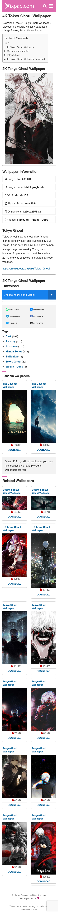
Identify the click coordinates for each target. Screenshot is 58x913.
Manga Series (14, 351)
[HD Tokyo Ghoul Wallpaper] (14, 555)
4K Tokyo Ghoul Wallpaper (20, 47)
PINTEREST (38, 323)
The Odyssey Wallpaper (10, 385)
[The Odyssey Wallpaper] (14, 416)
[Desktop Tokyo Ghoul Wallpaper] (14, 503)
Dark (9, 336)
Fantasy (11, 341)
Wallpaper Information (18, 51)
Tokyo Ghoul (13, 54)
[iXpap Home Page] (19, 5)
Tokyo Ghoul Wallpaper (10, 606)
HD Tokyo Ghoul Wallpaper (12, 528)
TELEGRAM (14, 316)
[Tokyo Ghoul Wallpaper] (14, 637)
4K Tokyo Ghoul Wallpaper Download (26, 59)
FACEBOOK (38, 316)
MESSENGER (38, 309)
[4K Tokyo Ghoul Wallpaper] (29, 118)
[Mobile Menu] (51, 5)
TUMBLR (13, 323)
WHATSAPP (14, 309)
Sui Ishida (12, 356)
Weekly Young (15, 366)
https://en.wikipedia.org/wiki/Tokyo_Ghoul (26, 268)
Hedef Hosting (28, 906)
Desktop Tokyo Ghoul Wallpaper (12, 491)
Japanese (12, 346)
